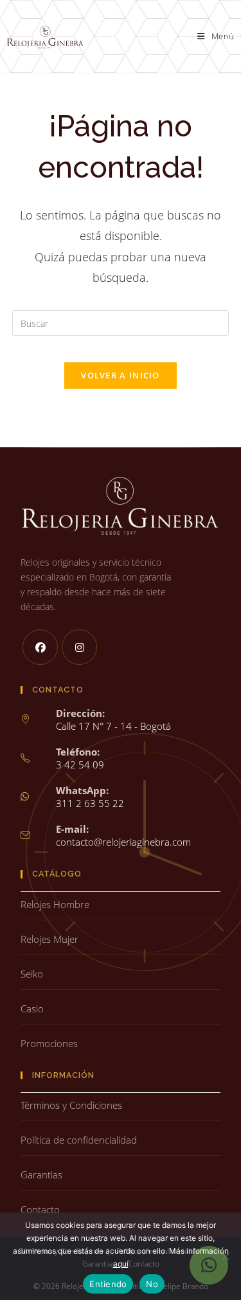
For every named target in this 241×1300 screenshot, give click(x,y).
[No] (225, 1256)
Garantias (41, 1174)
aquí (121, 1263)
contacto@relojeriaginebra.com (123, 841)
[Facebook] (40, 647)
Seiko (32, 973)
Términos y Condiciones (71, 1105)
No (152, 1284)
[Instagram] (79, 647)
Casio (32, 1008)
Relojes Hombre (55, 904)
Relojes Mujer (49, 939)
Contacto (40, 1209)
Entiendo (108, 1284)
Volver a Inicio (120, 375)
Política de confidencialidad (79, 1139)
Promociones (49, 1043)
